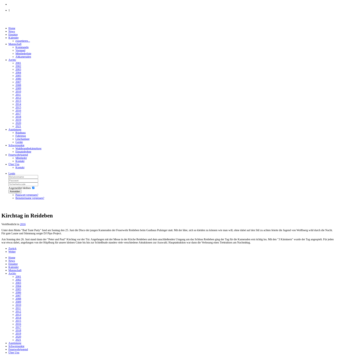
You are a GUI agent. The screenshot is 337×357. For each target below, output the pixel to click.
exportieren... (22, 40)
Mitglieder (21, 157)
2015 (18, 107)
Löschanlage (22, 138)
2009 (18, 88)
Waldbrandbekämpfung (28, 148)
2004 (18, 72)
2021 (18, 126)
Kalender (13, 37)
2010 (18, 91)
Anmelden (15, 191)
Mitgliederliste (23, 53)
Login (11, 173)
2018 (18, 116)
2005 (18, 75)
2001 (18, 63)
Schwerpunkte (16, 145)
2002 (18, 66)
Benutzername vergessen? (29, 198)
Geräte (19, 142)
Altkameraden (23, 56)
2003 (18, 69)
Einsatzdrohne (23, 151)
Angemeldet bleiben (19, 187)
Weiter (12, 251)
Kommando (22, 47)
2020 (18, 123)
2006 (18, 78)
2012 (18, 97)
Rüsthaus (20, 132)
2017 (18, 113)
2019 (18, 119)
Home (11, 28)
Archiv (12, 59)
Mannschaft (14, 44)
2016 (18, 110)
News (11, 31)
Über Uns (13, 164)
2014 (18, 104)
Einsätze (13, 34)
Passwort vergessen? (26, 194)
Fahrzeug (20, 135)
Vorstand (20, 50)
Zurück (12, 248)
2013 (18, 100)
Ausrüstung (14, 129)
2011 (18, 94)
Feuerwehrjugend (18, 154)
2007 (18, 82)
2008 (18, 85)
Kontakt (19, 161)
